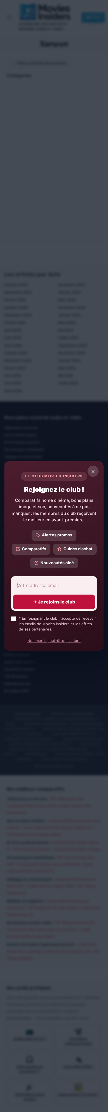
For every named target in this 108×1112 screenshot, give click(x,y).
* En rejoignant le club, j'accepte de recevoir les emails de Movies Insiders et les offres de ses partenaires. (57, 623)
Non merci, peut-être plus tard (54, 640)
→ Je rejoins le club (54, 602)
